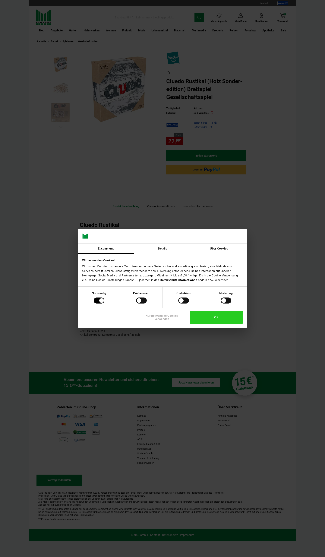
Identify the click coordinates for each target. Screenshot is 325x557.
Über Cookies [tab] (219, 248)
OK (216, 317)
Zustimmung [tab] (106, 248)
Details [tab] (162, 248)
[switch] (141, 301)
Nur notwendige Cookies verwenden (162, 317)
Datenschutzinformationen (178, 280)
